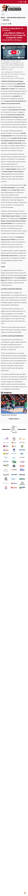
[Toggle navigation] (3, 14)
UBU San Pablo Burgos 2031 (16, 17)
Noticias (6, 20)
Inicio (3, 17)
